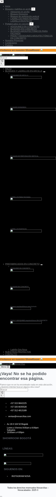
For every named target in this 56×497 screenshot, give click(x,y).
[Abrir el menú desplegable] (44, 71)
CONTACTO (11, 354)
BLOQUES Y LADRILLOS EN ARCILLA (23, 71)
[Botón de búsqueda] (2, 62)
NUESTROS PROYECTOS (18, 352)
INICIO (8, 69)
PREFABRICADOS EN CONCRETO (22, 264)
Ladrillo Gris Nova (18, 350)
